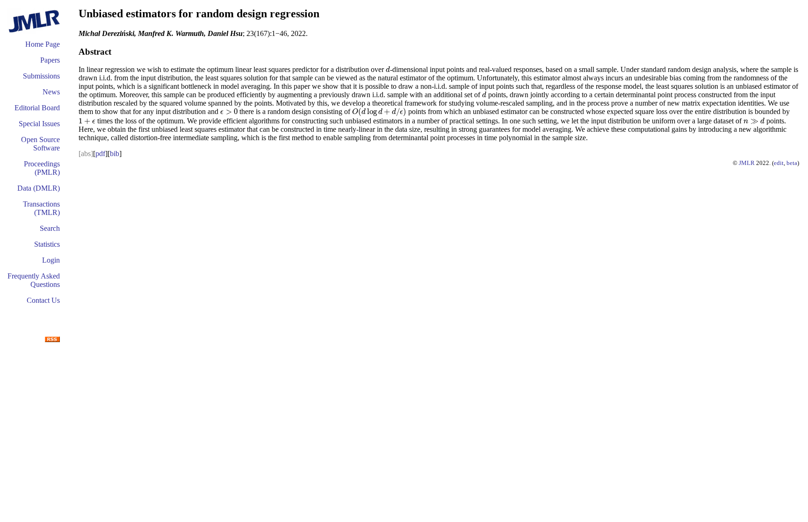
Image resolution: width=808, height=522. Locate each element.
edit (779, 162)
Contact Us (43, 300)
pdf (100, 153)
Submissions (41, 76)
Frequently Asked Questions (33, 280)
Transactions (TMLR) (41, 208)
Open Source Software (40, 144)
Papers (50, 60)
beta (791, 162)
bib (114, 153)
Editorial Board (37, 108)
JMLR (747, 162)
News (51, 92)
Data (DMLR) (38, 188)
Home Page (42, 44)
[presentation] (388, 69)
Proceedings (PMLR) (42, 168)
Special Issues (39, 124)
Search (50, 228)
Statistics (47, 244)
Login (51, 260)
